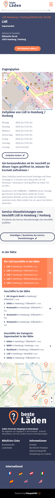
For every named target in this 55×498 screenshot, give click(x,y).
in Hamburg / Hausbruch (20, 283)
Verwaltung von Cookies (40, 454)
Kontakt (32, 445)
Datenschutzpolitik (37, 451)
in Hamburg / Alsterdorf (20, 275)
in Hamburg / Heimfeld (19, 266)
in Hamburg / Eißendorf (20, 270)
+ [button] (5, 75)
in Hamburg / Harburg (20, 345)
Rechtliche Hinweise (38, 448)
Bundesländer (8, 445)
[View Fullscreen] (3, 366)
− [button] (5, 79)
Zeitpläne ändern (14, 155)
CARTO (51, 406)
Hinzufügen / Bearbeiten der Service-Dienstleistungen (27, 237)
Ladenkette (7, 448)
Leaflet (38, 109)
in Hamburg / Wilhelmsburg (22, 279)
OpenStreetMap (47, 109)
